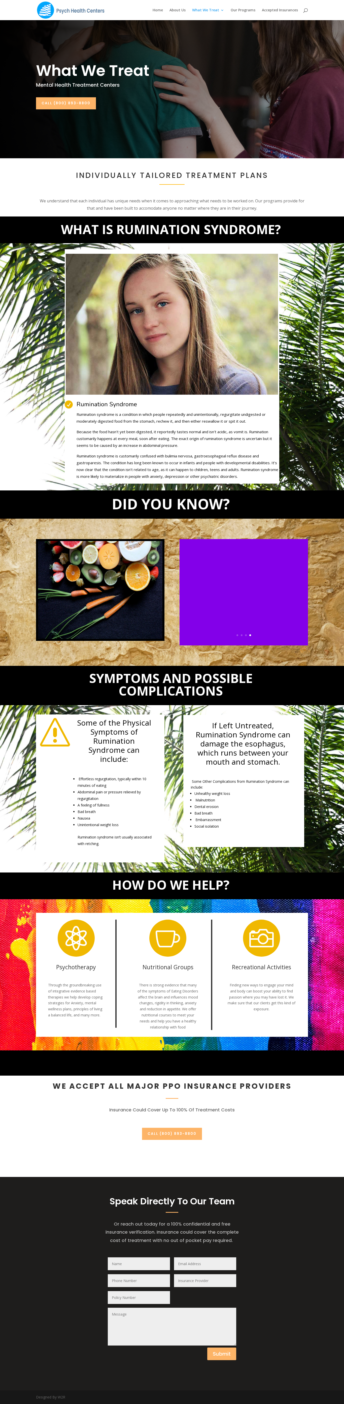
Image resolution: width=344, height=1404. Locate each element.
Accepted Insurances (280, 10)
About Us (177, 10)
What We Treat (205, 10)
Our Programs (243, 10)
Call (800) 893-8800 (66, 103)
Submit (222, 1353)
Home (158, 10)
